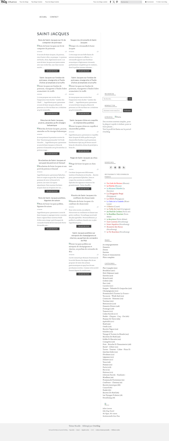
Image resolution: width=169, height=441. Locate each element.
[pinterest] (117, 2)
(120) (108, 359)
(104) (106, 369)
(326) (117, 288)
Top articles (71, 430)
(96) (114, 376)
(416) (108, 278)
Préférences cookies (115, 430)
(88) (111, 385)
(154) (110, 329)
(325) (110, 291)
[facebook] (110, 2)
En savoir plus (52, 71)
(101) (108, 372)
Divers (105, 249)
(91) (112, 382)
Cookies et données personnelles (103, 430)
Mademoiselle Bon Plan (111, 416)
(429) (108, 275)
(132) (116, 350)
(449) (110, 273)
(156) (107, 326)
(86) (111, 392)
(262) (108, 301)
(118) (107, 362)
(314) (113, 298)
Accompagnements (110, 244)
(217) (108, 311)
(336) (106, 283)
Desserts (106, 247)
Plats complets (108, 257)
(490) (109, 270)
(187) (116, 316)
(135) (110, 347)
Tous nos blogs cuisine (100, 2)
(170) (108, 321)
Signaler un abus (85, 430)
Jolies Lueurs (107, 408)
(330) (108, 285)
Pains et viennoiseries (111, 254)
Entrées (106, 252)
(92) (113, 380)
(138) (117, 344)
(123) (108, 354)
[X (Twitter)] (113, 2)
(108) (107, 367)
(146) (111, 336)
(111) (107, 364)
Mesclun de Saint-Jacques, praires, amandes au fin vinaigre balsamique (52, 122)
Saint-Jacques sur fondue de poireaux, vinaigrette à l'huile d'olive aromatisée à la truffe (52, 80)
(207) (110, 313)
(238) (108, 308)
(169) (107, 324)
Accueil (43, 17)
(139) (109, 341)
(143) (112, 339)
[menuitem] (43, 17)
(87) (107, 387)
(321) (116, 294)
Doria (118, 129)
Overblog (96, 426)
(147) (116, 334)
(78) (112, 395)
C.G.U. (92, 430)
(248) (111, 306)
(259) (109, 303)
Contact (54, 17)
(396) (108, 280)
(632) (110, 268)
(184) (111, 319)
